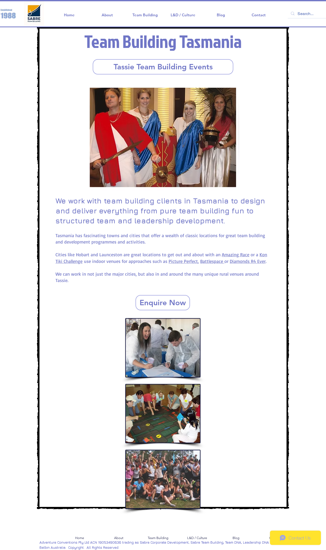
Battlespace (212, 261)
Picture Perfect (183, 261)
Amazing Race (235, 254)
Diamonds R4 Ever (248, 261)
